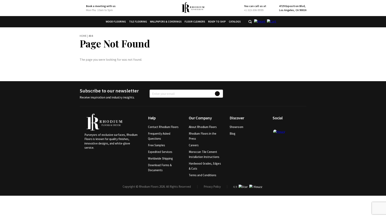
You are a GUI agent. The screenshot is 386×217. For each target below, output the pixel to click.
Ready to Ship (217, 21)
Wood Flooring (116, 21)
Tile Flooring (138, 21)
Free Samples (156, 145)
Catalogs (235, 21)
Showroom (236, 127)
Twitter (282, 126)
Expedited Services (160, 152)
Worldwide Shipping (160, 158)
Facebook (275, 126)
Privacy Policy (212, 186)
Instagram (288, 126)
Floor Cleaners (195, 21)
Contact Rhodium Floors (163, 127)
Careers (194, 145)
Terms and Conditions (203, 175)
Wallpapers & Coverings (166, 21)
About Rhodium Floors (203, 127)
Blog (232, 133)
